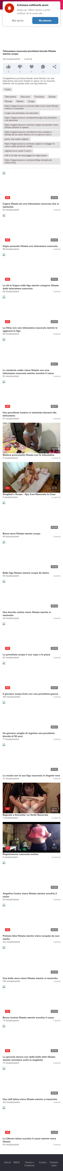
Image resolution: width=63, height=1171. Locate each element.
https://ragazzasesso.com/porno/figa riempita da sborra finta (28, 161)
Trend (7, 89)
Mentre (20, 101)
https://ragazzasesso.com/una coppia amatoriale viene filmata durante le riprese (31, 126)
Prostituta (39, 96)
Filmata (8, 101)
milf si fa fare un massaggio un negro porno (26, 155)
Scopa (31, 101)
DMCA (16, 1162)
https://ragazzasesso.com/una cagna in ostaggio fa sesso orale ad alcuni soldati (30, 145)
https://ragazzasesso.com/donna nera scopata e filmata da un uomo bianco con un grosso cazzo (28, 133)
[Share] (54, 66)
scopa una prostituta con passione (21, 113)
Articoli (7, 1162)
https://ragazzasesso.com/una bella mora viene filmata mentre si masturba (31, 107)
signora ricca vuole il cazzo (18, 151)
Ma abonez (45, 20)
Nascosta (25, 96)
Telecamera (10, 96)
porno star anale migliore (17, 139)
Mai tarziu (18, 20)
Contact (43, 1162)
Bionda (52, 96)
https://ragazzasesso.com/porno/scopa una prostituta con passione (31, 119)
